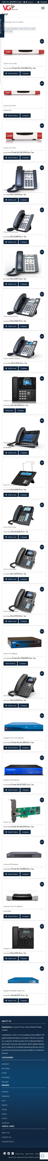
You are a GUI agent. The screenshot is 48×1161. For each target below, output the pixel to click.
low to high (30, 28)
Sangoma (5, 1096)
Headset (5, 1082)
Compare (25, 73)
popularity (6, 28)
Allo (4, 1101)
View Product (13, 73)
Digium (4, 1105)
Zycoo (4, 1118)
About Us (5, 1133)
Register (43, 2)
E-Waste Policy (8, 1142)
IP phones (6, 1077)
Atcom (4, 1109)
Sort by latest (18, 28)
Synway (5, 1092)
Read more (9, 410)
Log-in (30, 2)
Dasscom (5, 1123)
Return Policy (30, 1154)
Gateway (5, 1064)
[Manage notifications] (42, 1156)
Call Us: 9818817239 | (12, 1)
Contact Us (6, 1137)
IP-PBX (4, 1073)
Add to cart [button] (12, 200)
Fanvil (4, 1114)
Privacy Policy (19, 1154)
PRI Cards (6, 1068)
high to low (7, 31)
